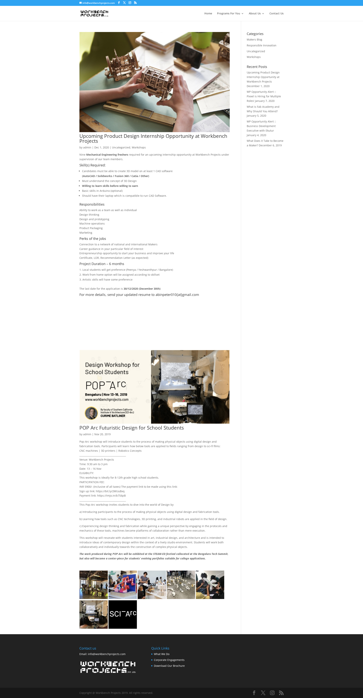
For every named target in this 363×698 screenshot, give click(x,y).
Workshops (139, 147)
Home (208, 13)
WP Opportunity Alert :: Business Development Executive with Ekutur (261, 126)
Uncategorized (121, 147)
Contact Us (276, 13)
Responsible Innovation (261, 45)
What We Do (161, 654)
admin (87, 147)
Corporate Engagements (169, 660)
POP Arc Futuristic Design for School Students (131, 427)
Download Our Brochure (169, 666)
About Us (255, 13)
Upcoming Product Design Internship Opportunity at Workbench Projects (153, 138)
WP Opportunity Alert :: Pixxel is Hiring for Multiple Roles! (264, 96)
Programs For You (228, 13)
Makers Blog (254, 39)
